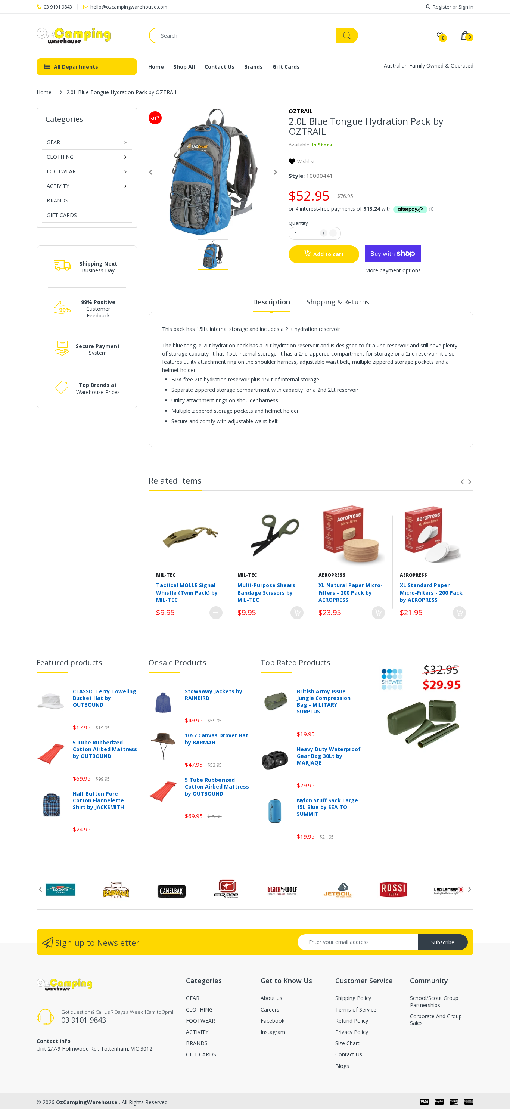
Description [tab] (271, 301)
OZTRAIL (300, 111)
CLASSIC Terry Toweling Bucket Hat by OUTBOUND (104, 698)
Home (44, 92)
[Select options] (216, 612)
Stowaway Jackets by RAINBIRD (213, 694)
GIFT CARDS (62, 215)
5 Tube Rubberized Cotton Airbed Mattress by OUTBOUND (105, 749)
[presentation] (462, 481)
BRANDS (57, 200)
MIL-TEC (165, 575)
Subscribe (442, 942)
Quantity (298, 223)
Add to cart (328, 254)
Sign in (465, 6)
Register (442, 6)
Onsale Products (177, 662)
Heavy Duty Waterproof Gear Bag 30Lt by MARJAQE (329, 756)
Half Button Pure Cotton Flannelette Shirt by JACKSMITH (98, 800)
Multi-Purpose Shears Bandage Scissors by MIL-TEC (266, 592)
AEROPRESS (332, 575)
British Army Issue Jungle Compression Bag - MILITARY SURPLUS (324, 701)
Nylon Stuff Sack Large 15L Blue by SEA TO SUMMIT (327, 807)
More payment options (393, 270)
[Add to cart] (297, 612)
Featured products (69, 662)
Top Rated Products (295, 662)
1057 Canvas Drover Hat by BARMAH (216, 739)
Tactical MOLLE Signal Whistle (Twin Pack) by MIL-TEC (187, 592)
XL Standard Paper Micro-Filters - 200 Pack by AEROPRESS (431, 592)
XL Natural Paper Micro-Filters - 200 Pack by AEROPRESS (350, 592)
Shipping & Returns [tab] (338, 301)
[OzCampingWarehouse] (87, 35)
